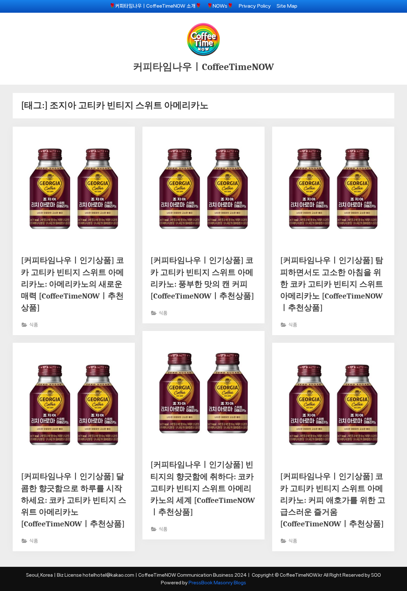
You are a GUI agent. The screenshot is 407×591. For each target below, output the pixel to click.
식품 (33, 324)
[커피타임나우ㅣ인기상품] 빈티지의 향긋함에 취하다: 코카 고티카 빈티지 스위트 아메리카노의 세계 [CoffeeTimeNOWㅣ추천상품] (202, 488)
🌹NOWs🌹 (220, 6)
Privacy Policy (255, 6)
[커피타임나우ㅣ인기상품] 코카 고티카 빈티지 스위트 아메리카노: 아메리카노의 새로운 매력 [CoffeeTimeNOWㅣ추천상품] (72, 284)
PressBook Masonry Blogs (217, 582)
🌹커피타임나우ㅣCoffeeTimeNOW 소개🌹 (155, 6)
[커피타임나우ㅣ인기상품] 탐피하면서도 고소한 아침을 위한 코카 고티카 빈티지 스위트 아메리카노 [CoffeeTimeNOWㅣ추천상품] (331, 284)
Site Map (287, 6)
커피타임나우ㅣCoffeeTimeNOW (203, 67)
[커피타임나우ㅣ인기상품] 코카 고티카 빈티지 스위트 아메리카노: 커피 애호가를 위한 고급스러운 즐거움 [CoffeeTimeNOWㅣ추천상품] (332, 500)
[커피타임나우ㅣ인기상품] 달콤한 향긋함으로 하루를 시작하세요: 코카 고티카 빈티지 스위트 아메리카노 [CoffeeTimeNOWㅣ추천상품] (73, 500)
